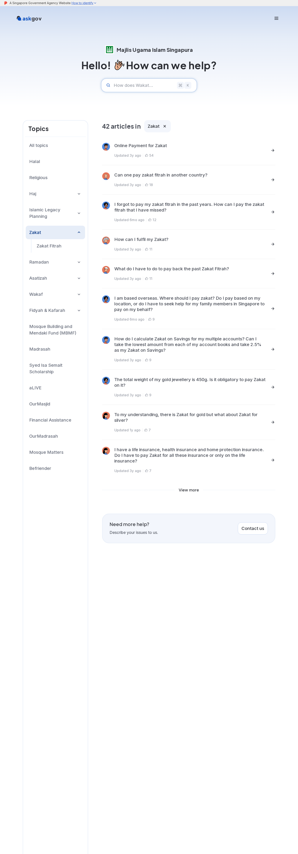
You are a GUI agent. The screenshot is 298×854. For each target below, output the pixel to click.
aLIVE (35, 387)
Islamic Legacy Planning (44, 213)
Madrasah (39, 349)
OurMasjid (39, 404)
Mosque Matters (46, 452)
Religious (38, 177)
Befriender (40, 468)
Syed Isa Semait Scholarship (45, 368)
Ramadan (39, 262)
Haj (32, 193)
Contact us (252, 528)
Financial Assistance (50, 420)
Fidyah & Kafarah (47, 310)
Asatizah (38, 278)
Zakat (35, 232)
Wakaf (36, 294)
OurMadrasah (43, 436)
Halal (34, 161)
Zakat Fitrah (49, 246)
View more (189, 490)
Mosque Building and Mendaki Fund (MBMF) (52, 330)
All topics (38, 145)
